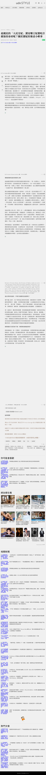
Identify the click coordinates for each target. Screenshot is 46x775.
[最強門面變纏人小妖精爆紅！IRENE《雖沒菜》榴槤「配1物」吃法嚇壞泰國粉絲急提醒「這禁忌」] (5, 765)
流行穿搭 (14, 7)
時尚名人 (8, 7)
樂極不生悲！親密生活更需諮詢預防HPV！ (38, 522)
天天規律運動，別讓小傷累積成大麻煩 (7, 522)
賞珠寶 (34, 7)
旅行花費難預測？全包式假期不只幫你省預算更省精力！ (7, 507)
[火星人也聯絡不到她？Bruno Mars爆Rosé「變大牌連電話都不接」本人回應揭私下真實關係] (5, 631)
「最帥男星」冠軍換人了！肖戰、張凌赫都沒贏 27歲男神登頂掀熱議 (27, 642)
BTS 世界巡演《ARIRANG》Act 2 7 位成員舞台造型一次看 (24, 636)
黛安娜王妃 (8, 441)
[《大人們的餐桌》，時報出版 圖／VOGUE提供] (25, 374)
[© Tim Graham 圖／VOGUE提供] (23, 57)
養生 (24, 441)
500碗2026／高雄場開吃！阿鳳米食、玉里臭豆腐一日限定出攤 (25, 703)
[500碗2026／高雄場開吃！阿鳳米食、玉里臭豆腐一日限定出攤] (5, 705)
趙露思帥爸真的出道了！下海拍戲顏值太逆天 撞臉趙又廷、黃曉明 (26, 729)
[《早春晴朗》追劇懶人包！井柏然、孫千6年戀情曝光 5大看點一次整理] (5, 744)
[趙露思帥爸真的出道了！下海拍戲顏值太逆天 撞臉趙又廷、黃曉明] (5, 731)
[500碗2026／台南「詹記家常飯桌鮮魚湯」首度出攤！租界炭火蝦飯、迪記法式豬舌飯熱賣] (5, 698)
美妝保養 (21, 7)
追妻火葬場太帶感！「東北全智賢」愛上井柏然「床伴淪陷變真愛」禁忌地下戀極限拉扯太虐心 (23, 539)
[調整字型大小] (2, 89)
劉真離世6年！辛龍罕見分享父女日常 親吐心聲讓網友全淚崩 (25, 736)
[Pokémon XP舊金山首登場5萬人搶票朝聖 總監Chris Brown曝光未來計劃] (5, 658)
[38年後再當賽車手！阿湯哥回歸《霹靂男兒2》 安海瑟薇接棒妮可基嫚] (5, 651)
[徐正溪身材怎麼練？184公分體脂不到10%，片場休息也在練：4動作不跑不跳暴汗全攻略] (5, 597)
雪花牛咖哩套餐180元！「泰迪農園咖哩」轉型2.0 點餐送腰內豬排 (26, 561)
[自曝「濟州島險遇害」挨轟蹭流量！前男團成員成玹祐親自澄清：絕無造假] (5, 712)
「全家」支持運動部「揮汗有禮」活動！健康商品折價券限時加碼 (25, 663)
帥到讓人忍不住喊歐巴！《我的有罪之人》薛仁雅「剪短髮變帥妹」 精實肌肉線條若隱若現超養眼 (38, 539)
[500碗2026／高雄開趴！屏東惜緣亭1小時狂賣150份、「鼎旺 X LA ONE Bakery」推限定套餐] (5, 678)
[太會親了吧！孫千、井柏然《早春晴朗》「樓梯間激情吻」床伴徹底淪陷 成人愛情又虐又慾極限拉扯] (5, 470)
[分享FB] (2, 76)
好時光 (28, 7)
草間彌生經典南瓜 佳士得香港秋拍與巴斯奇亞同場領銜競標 (24, 461)
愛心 (28, 441)
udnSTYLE (3, 29)
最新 (2, 7)
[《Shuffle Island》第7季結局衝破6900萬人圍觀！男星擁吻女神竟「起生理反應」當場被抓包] (5, 758)
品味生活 (40, 7)
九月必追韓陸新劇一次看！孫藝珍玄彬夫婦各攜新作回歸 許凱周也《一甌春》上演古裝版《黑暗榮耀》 (23, 507)
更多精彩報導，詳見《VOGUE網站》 (16, 434)
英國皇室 (13, 441)
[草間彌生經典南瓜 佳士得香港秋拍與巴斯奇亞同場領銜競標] (5, 463)
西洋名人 (13, 29)
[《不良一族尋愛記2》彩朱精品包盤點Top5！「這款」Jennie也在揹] (5, 610)
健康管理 (19, 441)
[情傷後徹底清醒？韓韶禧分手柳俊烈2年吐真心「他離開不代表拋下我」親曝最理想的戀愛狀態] (5, 624)
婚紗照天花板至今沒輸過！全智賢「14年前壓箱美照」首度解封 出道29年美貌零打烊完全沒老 (23, 523)
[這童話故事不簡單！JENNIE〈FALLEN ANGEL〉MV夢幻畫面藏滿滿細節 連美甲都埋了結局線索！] (5, 691)
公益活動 (33, 441)
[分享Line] (2, 81)
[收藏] (2, 85)
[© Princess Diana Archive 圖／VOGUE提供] (25, 142)
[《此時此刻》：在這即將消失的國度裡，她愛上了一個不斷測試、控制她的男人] (5, 556)
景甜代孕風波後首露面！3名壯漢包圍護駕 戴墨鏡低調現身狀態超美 (26, 615)
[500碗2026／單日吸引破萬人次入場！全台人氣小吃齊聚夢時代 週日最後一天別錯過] (5, 671)
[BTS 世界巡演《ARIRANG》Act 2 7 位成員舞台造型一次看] (5, 637)
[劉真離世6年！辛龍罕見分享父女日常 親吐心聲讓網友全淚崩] (5, 738)
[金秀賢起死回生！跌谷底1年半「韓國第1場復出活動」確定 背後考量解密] (5, 476)
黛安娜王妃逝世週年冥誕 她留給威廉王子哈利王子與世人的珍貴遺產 (25, 419)
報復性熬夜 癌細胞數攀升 (7, 538)
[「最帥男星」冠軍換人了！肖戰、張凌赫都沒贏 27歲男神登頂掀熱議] (5, 644)
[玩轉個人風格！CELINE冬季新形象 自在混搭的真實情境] (5, 577)
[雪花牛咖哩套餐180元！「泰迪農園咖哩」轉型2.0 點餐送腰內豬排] (5, 563)
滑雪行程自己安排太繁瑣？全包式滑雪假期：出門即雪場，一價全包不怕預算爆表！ (38, 507)
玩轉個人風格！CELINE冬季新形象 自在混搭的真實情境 (23, 575)
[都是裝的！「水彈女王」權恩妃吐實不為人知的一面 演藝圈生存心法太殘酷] (5, 685)
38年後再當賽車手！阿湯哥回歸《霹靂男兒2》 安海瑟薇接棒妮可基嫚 (27, 649)
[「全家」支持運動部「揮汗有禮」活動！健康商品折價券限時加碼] (5, 664)
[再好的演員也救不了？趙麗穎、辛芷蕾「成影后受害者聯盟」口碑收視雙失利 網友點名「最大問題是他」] (5, 483)
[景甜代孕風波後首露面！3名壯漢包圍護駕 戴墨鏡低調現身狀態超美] (5, 617)
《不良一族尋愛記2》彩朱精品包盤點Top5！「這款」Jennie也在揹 (26, 609)
